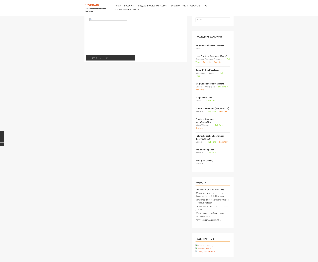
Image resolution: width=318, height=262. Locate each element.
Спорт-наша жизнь (191, 6)
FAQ (205, 6)
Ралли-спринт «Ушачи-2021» (208, 220)
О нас (118, 6)
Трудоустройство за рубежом (152, 6)
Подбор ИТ (129, 6)
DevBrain (91, 5)
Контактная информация (127, 10)
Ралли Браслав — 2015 (100, 58)
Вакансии (175, 6)
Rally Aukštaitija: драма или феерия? (211, 189)
